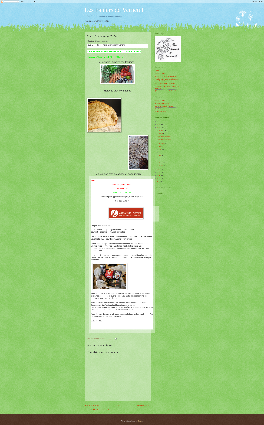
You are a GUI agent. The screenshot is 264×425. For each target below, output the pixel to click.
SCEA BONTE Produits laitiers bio (165, 83)
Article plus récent (92, 405)
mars (160, 159)
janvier (161, 165)
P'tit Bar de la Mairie (160, 112)
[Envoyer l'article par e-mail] (115, 338)
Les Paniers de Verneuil (114, 9)
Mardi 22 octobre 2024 (164, 139)
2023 (158, 169)
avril (160, 156)
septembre (162, 143)
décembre (162, 130)
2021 (158, 175)
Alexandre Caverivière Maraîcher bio (165, 76)
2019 (158, 182)
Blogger (140, 421)
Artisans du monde (160, 73)
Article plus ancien (143, 405)
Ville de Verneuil (159, 109)
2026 (158, 121)
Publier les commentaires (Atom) (102, 410)
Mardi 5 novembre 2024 (165, 136)
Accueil (117, 405)
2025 (158, 124)
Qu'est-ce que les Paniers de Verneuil (165, 91)
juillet (160, 149)
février (161, 162)
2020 (158, 178)
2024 (158, 127)
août (160, 146)
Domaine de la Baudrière (162, 103)
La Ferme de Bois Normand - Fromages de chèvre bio (167, 87)
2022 (158, 172)
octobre (161, 133)
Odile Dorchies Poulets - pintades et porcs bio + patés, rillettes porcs (167, 80)
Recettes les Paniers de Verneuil (164, 106)
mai (160, 152)
